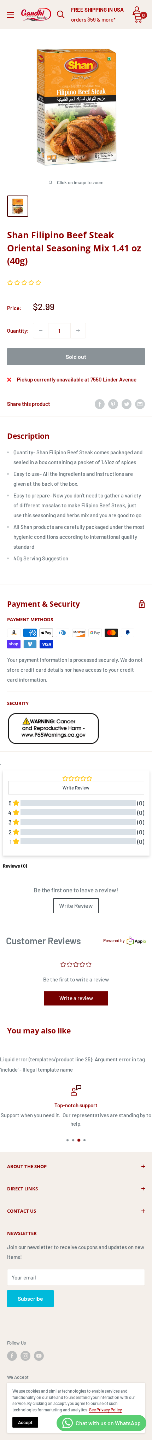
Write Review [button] (76, 788)
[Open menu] (10, 15)
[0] (137, 18)
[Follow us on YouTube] (39, 1356)
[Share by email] (140, 403)
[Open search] (61, 14)
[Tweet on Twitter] (126, 403)
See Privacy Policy (105, 1409)
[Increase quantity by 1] (78, 330)
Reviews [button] (15, 866)
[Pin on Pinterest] (113, 403)
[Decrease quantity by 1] (40, 330)
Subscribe (30, 1298)
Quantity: (18, 330)
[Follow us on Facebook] (12, 1356)
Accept (25, 1422)
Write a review (76, 998)
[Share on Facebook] (100, 403)
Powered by (114, 940)
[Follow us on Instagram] (25, 1356)
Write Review (76, 905)
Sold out (76, 356)
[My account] (136, 10)
